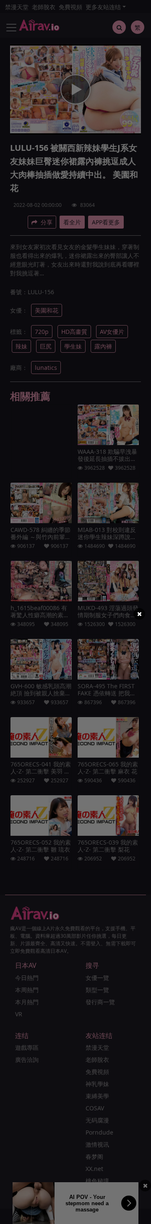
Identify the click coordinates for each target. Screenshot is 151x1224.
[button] (139, 614)
